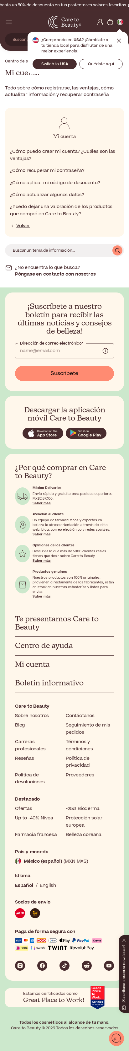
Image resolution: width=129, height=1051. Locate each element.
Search (117, 250)
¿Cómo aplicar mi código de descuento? (55, 183)
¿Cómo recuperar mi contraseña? (47, 170)
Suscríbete (64, 373)
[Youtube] (109, 966)
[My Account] (100, 22)
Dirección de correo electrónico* (51, 343)
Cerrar (119, 41)
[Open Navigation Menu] (9, 22)
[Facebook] (42, 966)
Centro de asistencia (25, 61)
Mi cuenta (64, 136)
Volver (23, 225)
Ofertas (23, 808)
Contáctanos (80, 715)
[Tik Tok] (64, 966)
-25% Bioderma (82, 808)
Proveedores (80, 775)
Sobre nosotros (32, 715)
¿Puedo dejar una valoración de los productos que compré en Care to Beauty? (61, 210)
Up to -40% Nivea (34, 818)
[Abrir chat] (116, 1038)
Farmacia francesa (36, 834)
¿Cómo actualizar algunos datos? (47, 194)
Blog (20, 725)
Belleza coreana (83, 834)
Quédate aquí (101, 64)
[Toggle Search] (19, 22)
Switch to (54, 64)
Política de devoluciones (30, 778)
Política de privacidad (78, 762)
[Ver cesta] (110, 22)
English (48, 885)
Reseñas (24, 758)
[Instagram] (20, 966)
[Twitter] (87, 966)
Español (24, 885)
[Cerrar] (124, 939)
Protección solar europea (84, 821)
